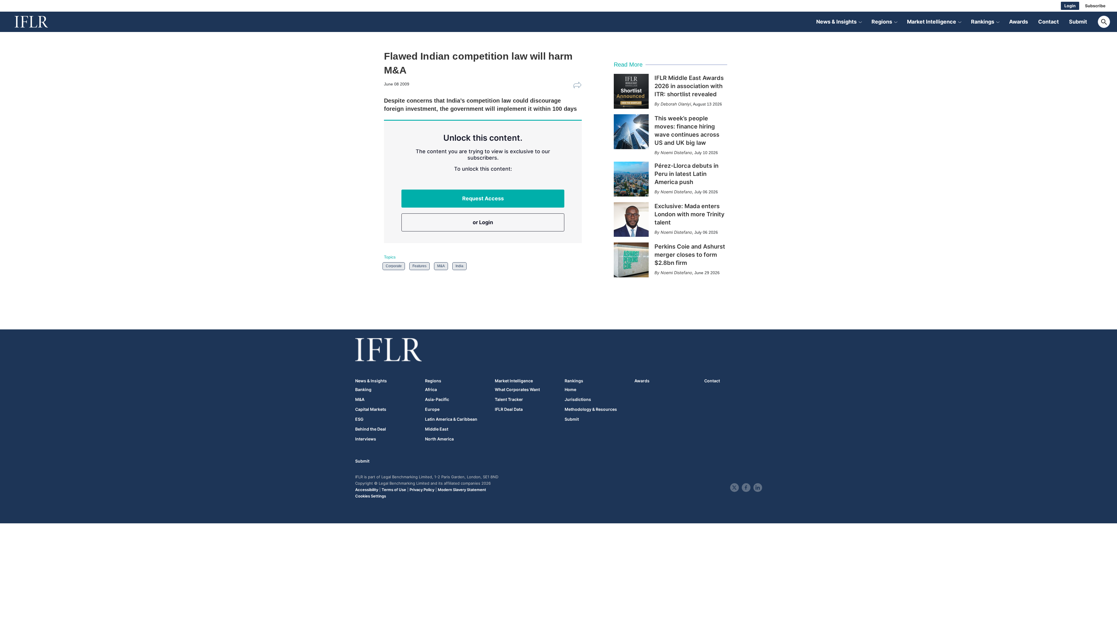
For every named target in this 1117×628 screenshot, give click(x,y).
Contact (1048, 22)
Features (419, 266)
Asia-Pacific (437, 399)
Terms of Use (394, 489)
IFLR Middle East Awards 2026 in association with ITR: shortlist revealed (689, 86)
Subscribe (1095, 5)
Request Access (483, 198)
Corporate (394, 266)
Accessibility (366, 489)
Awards (1018, 22)
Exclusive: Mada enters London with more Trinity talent (689, 214)
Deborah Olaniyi (676, 103)
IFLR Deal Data (509, 409)
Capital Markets (370, 409)
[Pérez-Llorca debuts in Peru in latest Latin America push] (631, 179)
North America (439, 439)
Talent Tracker (509, 399)
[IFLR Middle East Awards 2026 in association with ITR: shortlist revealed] (631, 91)
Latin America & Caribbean (451, 419)
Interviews (365, 439)
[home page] (38, 22)
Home (570, 390)
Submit (1078, 22)
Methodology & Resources (591, 409)
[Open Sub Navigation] (860, 22)
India (459, 266)
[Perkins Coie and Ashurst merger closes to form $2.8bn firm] (631, 259)
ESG (359, 419)
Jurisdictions (578, 399)
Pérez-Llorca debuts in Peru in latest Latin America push (686, 173)
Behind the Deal (370, 429)
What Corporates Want (517, 390)
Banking (363, 390)
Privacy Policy (422, 489)
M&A (441, 266)
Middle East (436, 429)
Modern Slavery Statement (462, 489)
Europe (432, 409)
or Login (483, 222)
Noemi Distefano (676, 152)
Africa (431, 390)
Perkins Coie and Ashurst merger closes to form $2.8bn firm (689, 254)
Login (1070, 5)
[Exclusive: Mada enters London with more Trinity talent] (631, 219)
